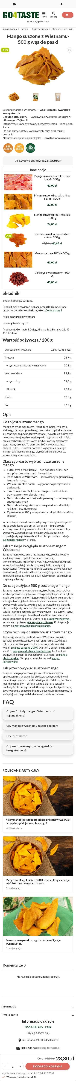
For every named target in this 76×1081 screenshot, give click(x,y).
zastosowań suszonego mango (32, 625)
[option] (39, 66)
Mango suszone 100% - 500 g (52, 253)
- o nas (38, 1026)
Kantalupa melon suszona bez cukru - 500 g (52, 235)
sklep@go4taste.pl (38, 21)
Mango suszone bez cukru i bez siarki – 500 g (52, 197)
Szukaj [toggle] (53, 14)
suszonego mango (13, 539)
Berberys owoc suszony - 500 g (52, 274)
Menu (44, 14)
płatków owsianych (58, 618)
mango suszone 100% (25, 647)
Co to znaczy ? (53, 310)
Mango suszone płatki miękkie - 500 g (52, 216)
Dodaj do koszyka (47, 1066)
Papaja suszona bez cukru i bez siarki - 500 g (52, 177)
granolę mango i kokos (40, 622)
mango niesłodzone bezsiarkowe (32, 651)
